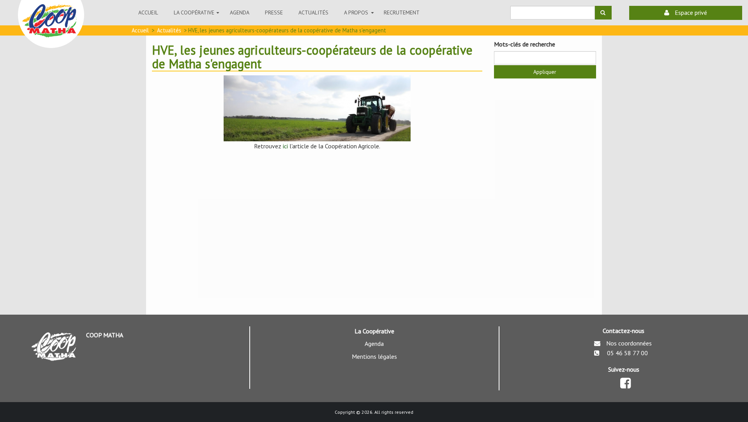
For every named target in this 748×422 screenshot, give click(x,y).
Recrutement (402, 12)
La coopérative (198, 16)
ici (285, 146)
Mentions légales (374, 356)
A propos (360, 16)
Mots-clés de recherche (524, 44)
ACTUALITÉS (313, 12)
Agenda (239, 12)
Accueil (148, 12)
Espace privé (690, 12)
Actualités (169, 30)
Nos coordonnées (629, 343)
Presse (274, 12)
